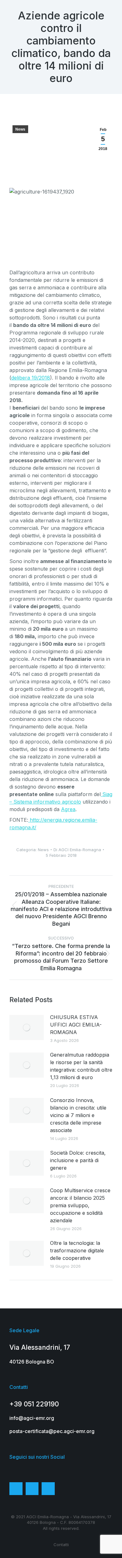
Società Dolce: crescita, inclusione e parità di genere (78, 1160)
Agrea (68, 809)
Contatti (61, 1544)
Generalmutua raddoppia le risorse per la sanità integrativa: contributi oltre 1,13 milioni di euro (81, 1066)
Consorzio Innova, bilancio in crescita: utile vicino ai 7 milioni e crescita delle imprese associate (78, 1115)
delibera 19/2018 (30, 378)
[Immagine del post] (26, 1027)
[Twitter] (32, 1488)
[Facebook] (16, 1488)
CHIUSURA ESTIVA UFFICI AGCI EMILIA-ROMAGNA (76, 1024)
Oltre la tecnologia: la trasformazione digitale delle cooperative (77, 1250)
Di (77, 849)
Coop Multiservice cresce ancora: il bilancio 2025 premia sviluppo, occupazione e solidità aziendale (80, 1205)
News (20, 129)
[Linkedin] (48, 1488)
